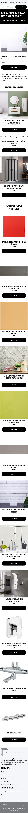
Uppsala (5, 2)
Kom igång (21, 7)
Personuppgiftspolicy (20, 808)
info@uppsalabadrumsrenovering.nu (18, 2)
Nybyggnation (6, 781)
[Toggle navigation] (3, 7)
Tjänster (4, 772)
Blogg (4, 808)
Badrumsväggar (13, 56)
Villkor (12, 808)
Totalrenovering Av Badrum (9, 784)
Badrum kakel (22, 56)
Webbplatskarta (14, 810)
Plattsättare (5, 778)
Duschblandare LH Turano (14, 733)
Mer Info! (14, 67)
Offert (4, 775)
